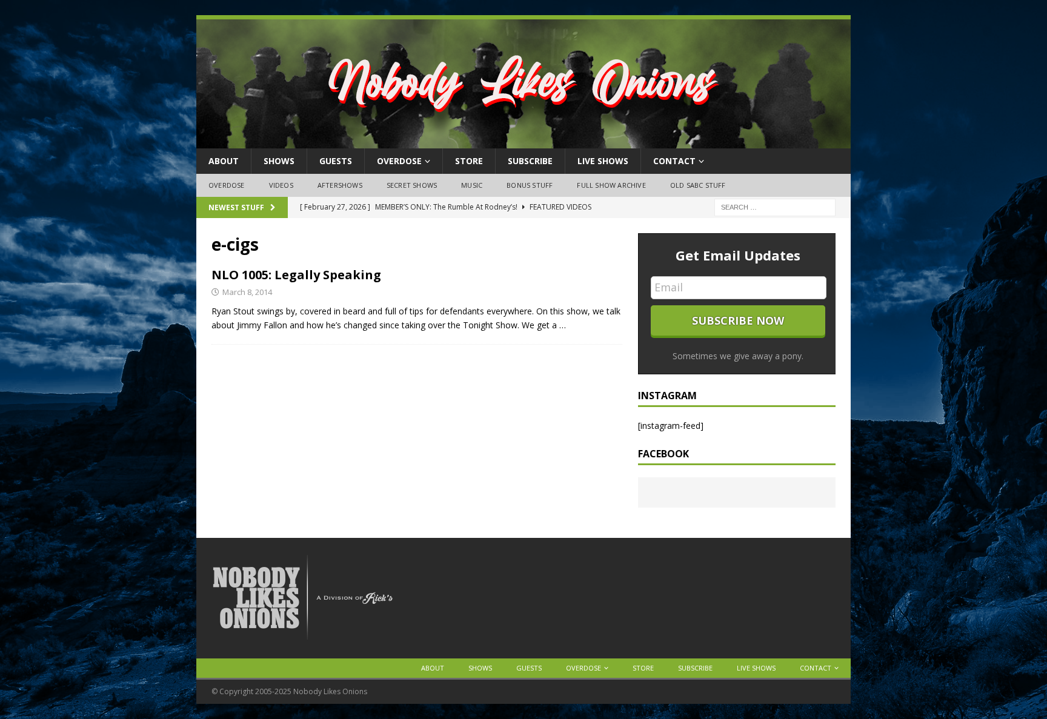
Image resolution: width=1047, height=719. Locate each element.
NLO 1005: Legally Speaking (296, 275)
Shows (279, 161)
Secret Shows (412, 185)
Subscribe (530, 161)
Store (469, 161)
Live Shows (602, 161)
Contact (674, 161)
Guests (335, 161)
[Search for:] (775, 206)
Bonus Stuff (530, 185)
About (223, 161)
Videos (281, 185)
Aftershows (339, 185)
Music (471, 185)
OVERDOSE (399, 161)
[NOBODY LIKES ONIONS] (523, 141)
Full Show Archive (611, 185)
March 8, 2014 (247, 292)
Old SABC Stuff (698, 185)
